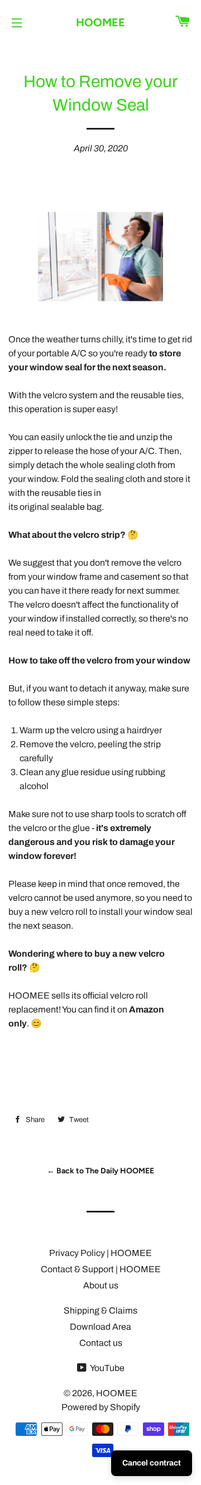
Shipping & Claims (100, 1310)
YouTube (107, 1368)
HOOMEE (100, 22)
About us (100, 1285)
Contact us (100, 1343)
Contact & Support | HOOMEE (101, 1269)
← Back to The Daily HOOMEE (100, 1171)
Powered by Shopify (100, 1407)
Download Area (100, 1326)
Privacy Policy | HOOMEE (100, 1253)
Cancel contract (151, 1463)
